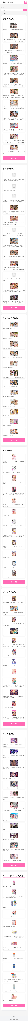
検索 (25, 10)
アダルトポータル (7, 2)
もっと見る (14, 158)
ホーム (2, 7)
